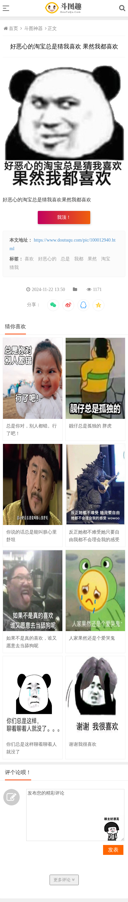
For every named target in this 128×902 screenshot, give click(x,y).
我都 (78, 258)
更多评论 (62, 879)
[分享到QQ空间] (98, 305)
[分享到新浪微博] (68, 305)
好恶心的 (47, 258)
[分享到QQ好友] (83, 305)
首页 (14, 28)
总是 (65, 258)
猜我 (14, 267)
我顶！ (64, 217)
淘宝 (105, 258)
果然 (92, 258)
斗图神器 (33, 28)
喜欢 (29, 258)
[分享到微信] (53, 305)
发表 (113, 850)
